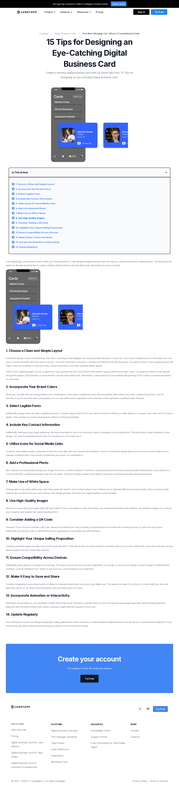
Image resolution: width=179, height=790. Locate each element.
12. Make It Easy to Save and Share (34, 237)
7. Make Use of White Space (31, 213)
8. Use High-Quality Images (30, 218)
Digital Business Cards (65, 33)
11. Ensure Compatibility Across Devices (37, 232)
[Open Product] (54, 12)
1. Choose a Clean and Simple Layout (35, 184)
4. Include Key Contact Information (34, 198)
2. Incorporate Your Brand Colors (33, 189)
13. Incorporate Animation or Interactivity (37, 242)
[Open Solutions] (71, 12)
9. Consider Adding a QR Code (32, 222)
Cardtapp (43, 33)
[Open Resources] (90, 12)
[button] (166, 172)
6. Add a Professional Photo (31, 208)
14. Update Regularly (26, 247)
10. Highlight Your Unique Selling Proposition (39, 227)
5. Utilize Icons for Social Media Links (35, 203)
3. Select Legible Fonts (28, 193)
